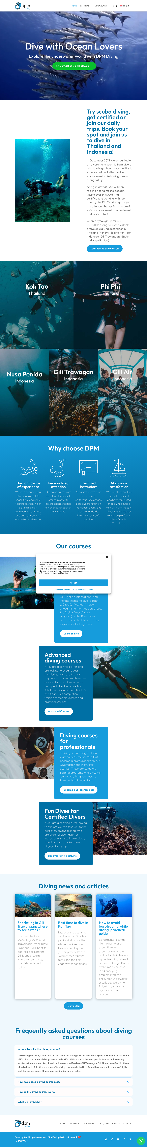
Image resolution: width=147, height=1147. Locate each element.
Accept (73, 582)
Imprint (90, 589)
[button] (107, 557)
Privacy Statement (78, 589)
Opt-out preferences (62, 589)
